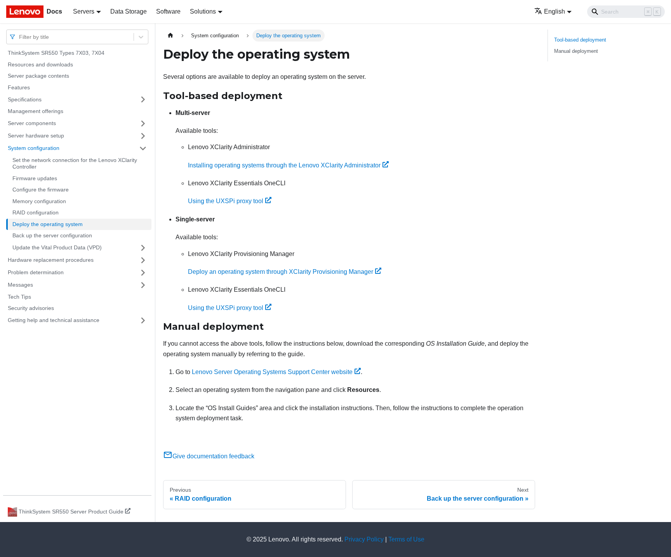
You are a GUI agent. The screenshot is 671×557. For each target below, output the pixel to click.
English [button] (554, 11)
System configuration (33, 148)
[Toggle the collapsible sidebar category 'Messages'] (142, 285)
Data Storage (128, 11)
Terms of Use (406, 539)
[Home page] (170, 36)
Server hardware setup (36, 135)
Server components (32, 123)
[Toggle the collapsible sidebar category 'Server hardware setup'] (142, 136)
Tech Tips (19, 297)
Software (168, 11)
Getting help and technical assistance (53, 320)
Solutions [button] (203, 11)
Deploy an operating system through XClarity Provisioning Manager (280, 271)
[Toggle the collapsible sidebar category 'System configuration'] (142, 148)
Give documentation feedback (213, 456)
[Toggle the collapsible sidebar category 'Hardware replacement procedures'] (142, 260)
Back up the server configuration (52, 235)
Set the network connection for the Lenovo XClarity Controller (74, 163)
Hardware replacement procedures (51, 260)
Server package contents (38, 76)
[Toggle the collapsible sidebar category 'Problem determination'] (142, 272)
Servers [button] (83, 11)
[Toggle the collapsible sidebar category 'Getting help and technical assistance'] (142, 320)
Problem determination (36, 272)
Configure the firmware (40, 189)
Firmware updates (34, 178)
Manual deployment (576, 51)
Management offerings (35, 111)
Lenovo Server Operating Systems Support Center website (272, 372)
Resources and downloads (40, 64)
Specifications (25, 99)
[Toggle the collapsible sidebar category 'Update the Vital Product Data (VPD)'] (142, 248)
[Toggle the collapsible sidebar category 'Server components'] (142, 123)
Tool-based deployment (580, 40)
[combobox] (20, 36)
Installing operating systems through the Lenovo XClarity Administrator (284, 165)
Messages (20, 285)
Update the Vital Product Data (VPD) (57, 247)
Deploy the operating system (47, 224)
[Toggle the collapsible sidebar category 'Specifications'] (142, 99)
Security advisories (31, 308)
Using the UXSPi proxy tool (225, 201)
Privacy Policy (364, 539)
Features (19, 87)
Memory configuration (39, 201)
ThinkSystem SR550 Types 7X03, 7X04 (56, 53)
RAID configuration (35, 212)
